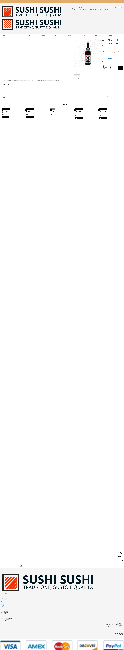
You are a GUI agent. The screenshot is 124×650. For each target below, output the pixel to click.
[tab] (4, 80)
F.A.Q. (2, 598)
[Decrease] (110, 66)
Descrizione (4, 80)
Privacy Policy (3, 606)
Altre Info (27, 80)
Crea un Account (107, 9)
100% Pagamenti (120, 552)
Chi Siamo (2, 603)
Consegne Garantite (119, 557)
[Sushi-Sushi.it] (31, 18)
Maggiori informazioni (12, 80)
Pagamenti (2, 596)
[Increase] (110, 68)
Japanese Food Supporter (5, 608)
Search (63, 6)
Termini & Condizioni (4, 600)
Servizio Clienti (120, 555)
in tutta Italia (120, 559)
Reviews (21, 80)
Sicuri (122, 553)
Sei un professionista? (67, 7)
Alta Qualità (121, 560)
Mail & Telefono (120, 556)
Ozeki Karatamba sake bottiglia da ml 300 (78, 112)
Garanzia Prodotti (3, 599)
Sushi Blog (2, 604)
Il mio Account (76, 9)
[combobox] (116, 7)
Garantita (121, 562)
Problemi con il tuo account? (5, 597)
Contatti (2, 605)
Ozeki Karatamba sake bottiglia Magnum (102, 112)
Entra (85, 9)
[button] (2, 110)
